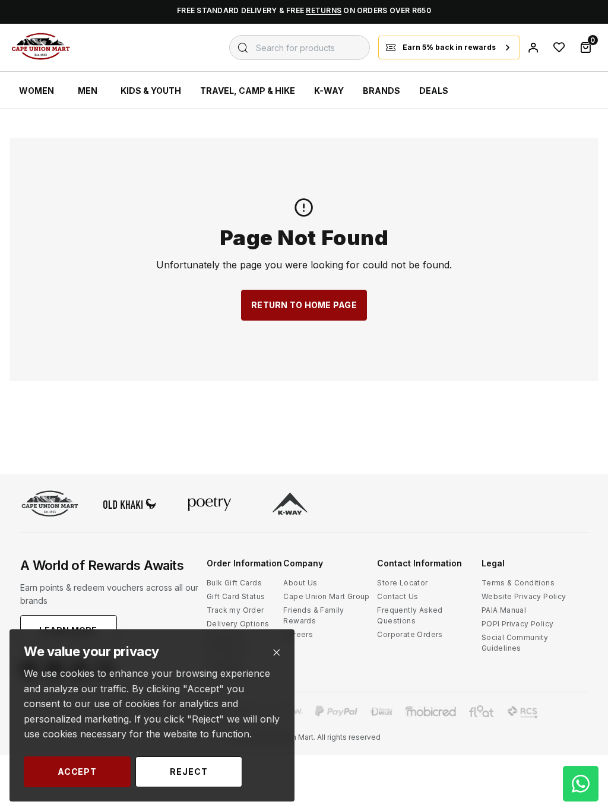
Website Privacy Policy (524, 596)
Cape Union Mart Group (326, 596)
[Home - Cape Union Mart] (50, 505)
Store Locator (402, 582)
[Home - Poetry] (209, 504)
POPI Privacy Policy (518, 623)
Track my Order (235, 610)
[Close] (276, 653)
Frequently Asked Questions (409, 615)
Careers (298, 634)
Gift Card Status (236, 596)
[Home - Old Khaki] (130, 505)
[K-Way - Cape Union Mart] (290, 505)
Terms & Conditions (518, 582)
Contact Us (397, 596)
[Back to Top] (580, 688)
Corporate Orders (409, 634)
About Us (300, 582)
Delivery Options (238, 623)
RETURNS (323, 10)
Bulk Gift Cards (234, 582)
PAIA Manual (504, 610)
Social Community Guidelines (515, 642)
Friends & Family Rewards (313, 615)
